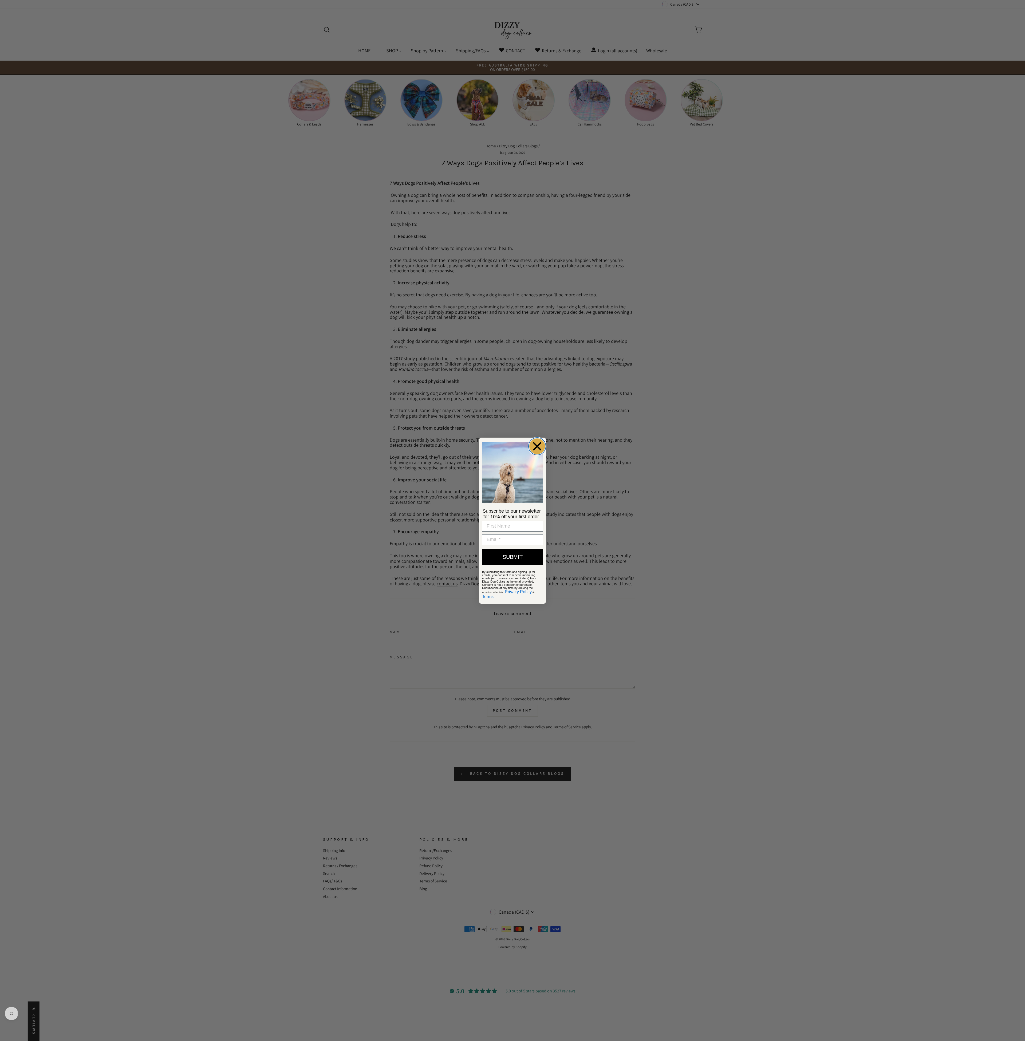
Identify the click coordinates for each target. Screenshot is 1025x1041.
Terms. (488, 596)
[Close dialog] (537, 446)
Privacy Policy (518, 592)
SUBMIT (513, 557)
